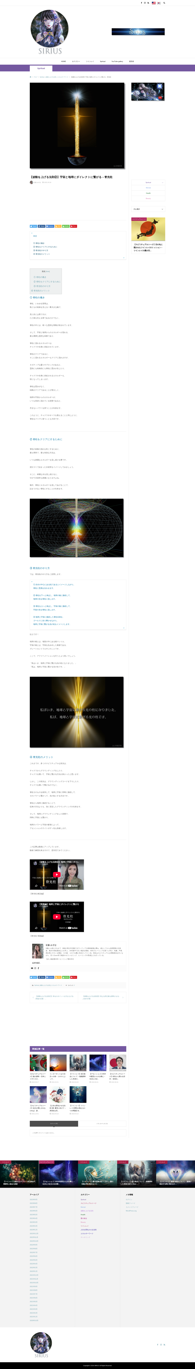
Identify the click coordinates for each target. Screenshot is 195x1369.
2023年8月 (33, 1203)
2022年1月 (33, 1271)
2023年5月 (33, 1214)
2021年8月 (33, 1290)
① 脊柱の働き (40, 277)
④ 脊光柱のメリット (40, 290)
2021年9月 (33, 1286)
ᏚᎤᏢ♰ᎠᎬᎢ (36, 963)
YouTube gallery (117, 61)
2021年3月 (33, 1309)
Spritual (102, 61)
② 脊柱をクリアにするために (47, 281)
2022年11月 (34, 1237)
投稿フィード (130, 1203)
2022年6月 (33, 1256)
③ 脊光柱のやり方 (42, 286)
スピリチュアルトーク (88, 1203)
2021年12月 (34, 1275)
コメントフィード (132, 1207)
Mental (148, 188)
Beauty (148, 198)
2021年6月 (33, 1298)
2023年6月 (33, 1211)
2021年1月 (33, 1317)
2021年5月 (33, 1301)
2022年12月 (34, 1233)
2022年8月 (33, 1249)
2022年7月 (33, 1252)
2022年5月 (33, 1260)
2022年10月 (34, 1241)
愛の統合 (84, 1218)
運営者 (131, 61)
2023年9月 (33, 1199)
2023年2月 (33, 1226)
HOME (63, 61)
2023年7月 (33, 1207)
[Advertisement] (97, 200)
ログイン (129, 1199)
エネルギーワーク (56, 985)
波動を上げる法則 (45, 985)
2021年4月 (33, 1305)
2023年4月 (33, 1218)
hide (47, 271)
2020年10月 (34, 1320)
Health (148, 193)
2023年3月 (33, 1222)
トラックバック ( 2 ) (102, 1123)
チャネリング (85, 1237)
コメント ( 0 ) (54, 1123)
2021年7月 (33, 1294)
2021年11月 (34, 1279)
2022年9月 (33, 1245)
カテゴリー (76, 61)
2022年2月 (33, 1267)
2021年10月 (34, 1283)
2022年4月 (33, 1264)
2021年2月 (33, 1313)
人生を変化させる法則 (88, 1230)
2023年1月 (33, 1230)
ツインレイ (90, 61)
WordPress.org (131, 1211)
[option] (19, 1174)
